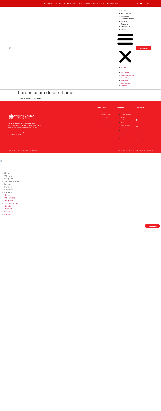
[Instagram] (144, 3)
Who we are (126, 13)
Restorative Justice (124, 119)
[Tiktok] (137, 133)
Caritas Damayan (126, 114)
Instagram (139, 142)
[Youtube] (141, 3)
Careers (124, 29)
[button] (125, 48)
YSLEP (123, 112)
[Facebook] (137, 3)
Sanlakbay (105, 117)
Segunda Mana (125, 125)
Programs (125, 16)
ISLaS (122, 122)
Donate (124, 21)
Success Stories (127, 19)
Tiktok (138, 136)
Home (123, 11)
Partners (124, 24)
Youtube (138, 129)
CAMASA (104, 112)
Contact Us (125, 27)
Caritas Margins (106, 114)
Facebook (139, 122)
